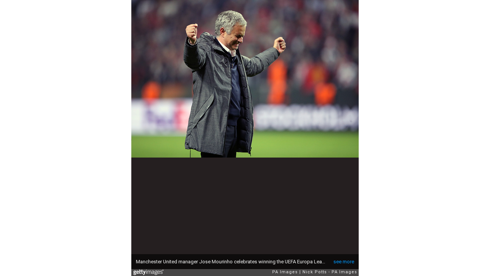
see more (343, 261)
